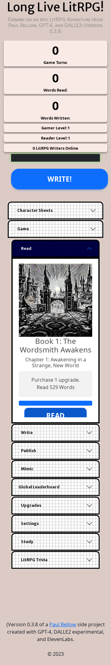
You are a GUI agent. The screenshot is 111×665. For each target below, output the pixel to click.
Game (23, 228)
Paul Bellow (62, 624)
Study (27, 541)
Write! (59, 179)
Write (27, 432)
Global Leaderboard (39, 487)
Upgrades (31, 505)
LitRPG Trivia (34, 559)
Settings (30, 523)
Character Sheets (35, 210)
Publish (28, 450)
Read (26, 248)
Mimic (27, 468)
